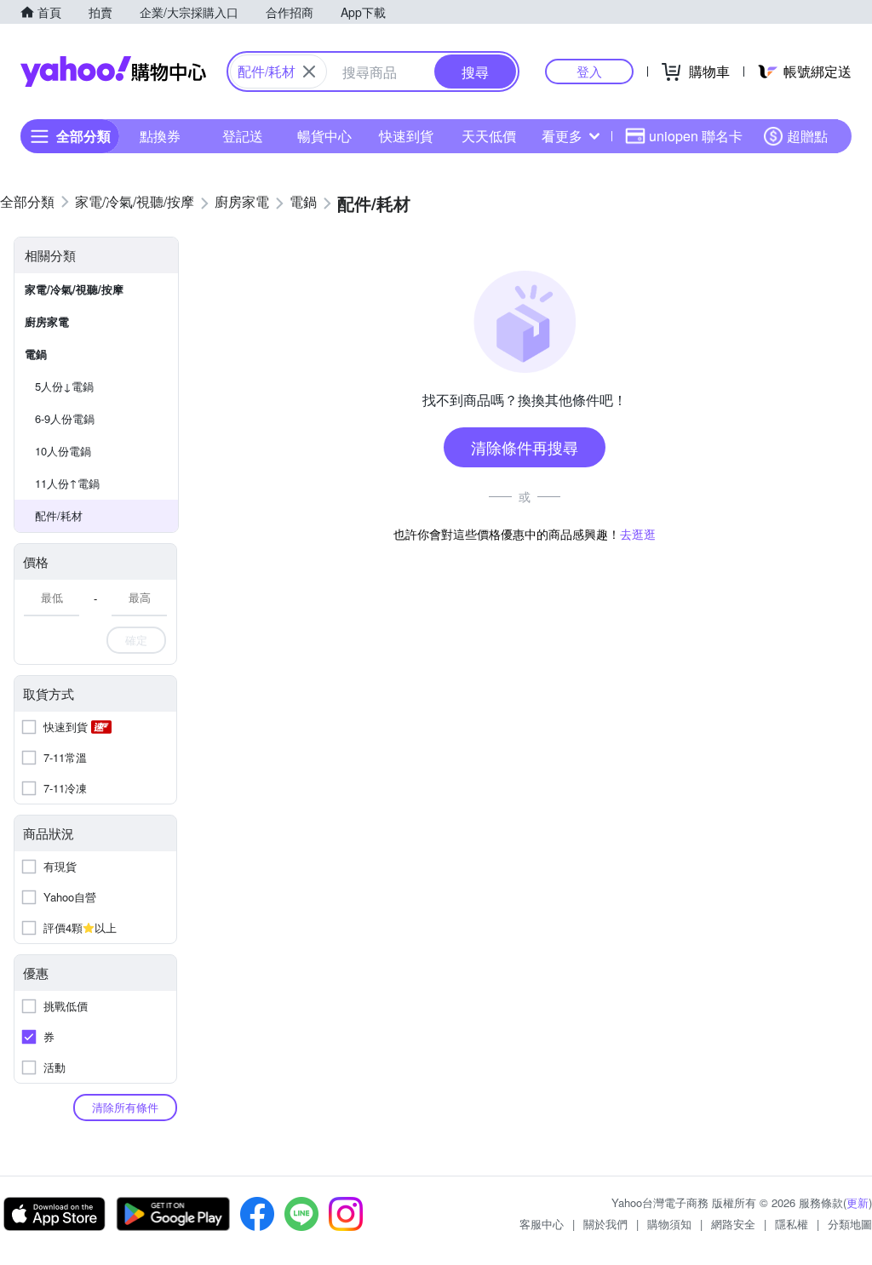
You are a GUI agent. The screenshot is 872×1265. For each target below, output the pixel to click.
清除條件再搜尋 (524, 447)
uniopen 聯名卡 (696, 136)
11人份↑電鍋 (67, 483)
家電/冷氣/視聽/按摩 (74, 289)
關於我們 (605, 1224)
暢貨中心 (324, 136)
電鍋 (36, 354)
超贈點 (807, 136)
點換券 (160, 136)
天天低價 (489, 136)
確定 (136, 640)
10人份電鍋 (63, 451)
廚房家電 (47, 321)
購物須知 (669, 1224)
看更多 (562, 136)
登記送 (242, 136)
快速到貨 (406, 136)
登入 (589, 71)
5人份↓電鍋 (64, 386)
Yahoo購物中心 (113, 71)
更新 (857, 1202)
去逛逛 (638, 533)
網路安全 (733, 1224)
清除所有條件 (125, 1107)
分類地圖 (850, 1224)
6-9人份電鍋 (65, 418)
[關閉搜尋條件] (309, 71)
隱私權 (791, 1224)
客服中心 (541, 1224)
